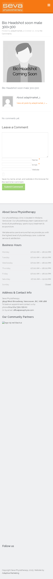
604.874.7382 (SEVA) (17, 307)
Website (35, 170)
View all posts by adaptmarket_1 (32, 103)
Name (35, 160)
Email (34, 165)
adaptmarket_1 (17, 31)
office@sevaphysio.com (23, 310)
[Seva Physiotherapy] (12, 10)
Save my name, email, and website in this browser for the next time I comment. (25, 180)
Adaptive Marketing (10, 573)
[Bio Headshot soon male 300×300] (24, 81)
